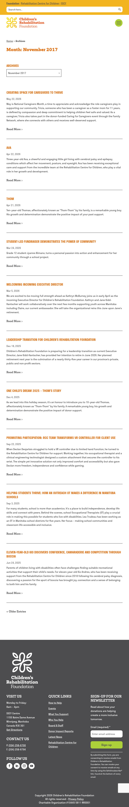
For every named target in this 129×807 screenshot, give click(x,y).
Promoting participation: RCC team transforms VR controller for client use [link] (60, 438)
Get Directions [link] (14, 730)
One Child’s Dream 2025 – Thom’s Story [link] (33, 391)
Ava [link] (8, 148)
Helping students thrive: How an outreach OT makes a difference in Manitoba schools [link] (60, 495)
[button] (9, 766)
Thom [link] (10, 199)
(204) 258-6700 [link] (17, 745)
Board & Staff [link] (55, 725)
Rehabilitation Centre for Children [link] (40, 3)
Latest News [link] (55, 737)
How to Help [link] (55, 703)
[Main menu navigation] (119, 23)
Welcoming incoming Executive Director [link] (34, 284)
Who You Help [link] (55, 720)
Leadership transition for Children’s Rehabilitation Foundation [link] (51, 339)
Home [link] (9, 41)
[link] (12, 3)
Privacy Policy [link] (76, 799)
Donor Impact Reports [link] (60, 731)
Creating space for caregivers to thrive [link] (34, 92)
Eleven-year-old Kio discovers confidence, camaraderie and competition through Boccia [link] (63, 554)
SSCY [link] (63, 3)
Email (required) (100, 727)
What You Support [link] (58, 714)
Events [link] (52, 708)
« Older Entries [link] (16, 611)
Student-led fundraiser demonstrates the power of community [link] (51, 241)
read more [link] (13, 129)
